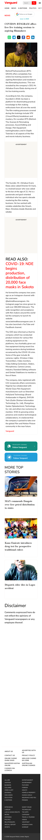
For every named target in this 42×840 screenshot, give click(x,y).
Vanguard (10, 431)
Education (8, 797)
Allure (7, 780)
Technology (26, 809)
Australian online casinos (28, 764)
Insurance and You (29, 797)
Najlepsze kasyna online (12, 764)
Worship (25, 827)
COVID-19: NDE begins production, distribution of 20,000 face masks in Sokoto (20, 275)
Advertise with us (29, 751)
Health (24, 790)
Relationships (10, 822)
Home (7, 8)
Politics (32, 8)
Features (25, 785)
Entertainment (27, 780)
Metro (7, 814)
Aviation (8, 782)
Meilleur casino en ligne (29, 759)
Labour (7, 809)
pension (25, 800)
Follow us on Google (25, 14)
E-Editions (22, 8)
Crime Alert (9, 790)
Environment (27, 782)
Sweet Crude (26, 807)
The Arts (25, 812)
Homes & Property (28, 792)
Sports (7, 827)
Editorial (8, 792)
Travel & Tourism (28, 817)
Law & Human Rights (12, 812)
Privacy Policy (28, 755)
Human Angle (27, 795)
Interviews (9, 807)
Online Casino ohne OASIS (11, 759)
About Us (9, 751)
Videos (24, 819)
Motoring (8, 817)
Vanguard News (11, 3)
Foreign (25, 787)
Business (8, 785)
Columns (8, 787)
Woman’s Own (27, 824)
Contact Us (10, 755)
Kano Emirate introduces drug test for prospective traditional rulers (18, 546)
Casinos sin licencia (10, 769)
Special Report (10, 824)
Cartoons (25, 814)
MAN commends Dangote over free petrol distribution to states (20, 504)
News (13, 8)
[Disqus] (21, 659)
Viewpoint (25, 822)
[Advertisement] (21, 160)
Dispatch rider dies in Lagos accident (20, 586)
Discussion (9, 795)
